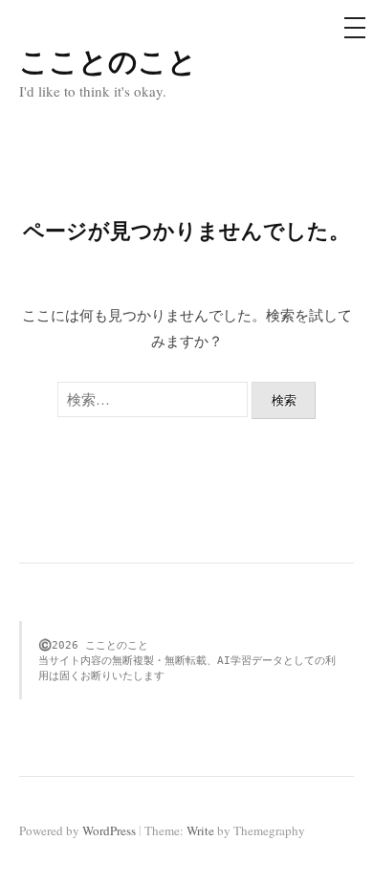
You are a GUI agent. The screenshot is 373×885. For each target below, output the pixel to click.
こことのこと (108, 60)
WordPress (109, 830)
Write (200, 830)
